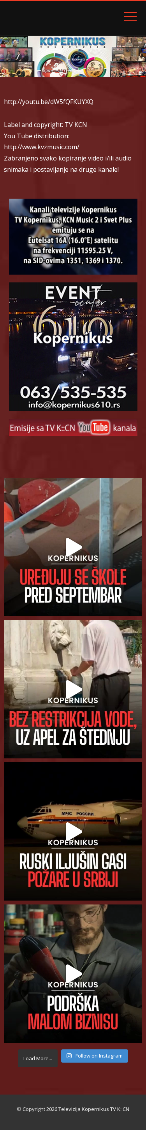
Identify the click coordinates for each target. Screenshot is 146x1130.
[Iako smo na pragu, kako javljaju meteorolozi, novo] (73, 689)
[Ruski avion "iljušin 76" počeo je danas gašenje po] (73, 831)
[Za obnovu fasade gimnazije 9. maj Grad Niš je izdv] (73, 547)
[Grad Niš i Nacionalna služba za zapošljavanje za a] (73, 973)
